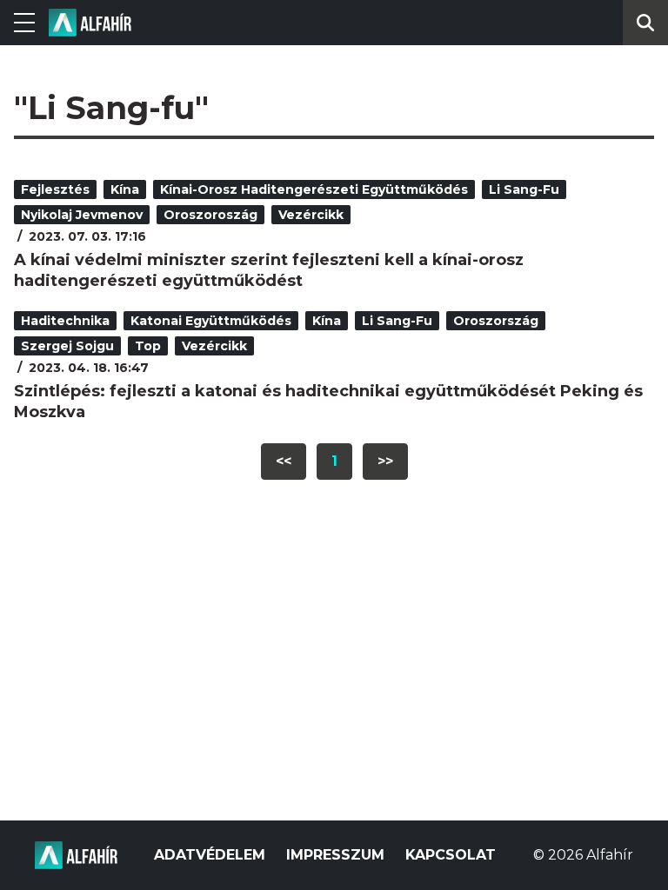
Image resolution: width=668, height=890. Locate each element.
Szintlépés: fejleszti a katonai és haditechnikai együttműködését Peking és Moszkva (328, 402)
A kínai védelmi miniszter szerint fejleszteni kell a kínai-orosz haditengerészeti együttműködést (269, 270)
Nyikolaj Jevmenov (82, 214)
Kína (124, 189)
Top (148, 346)
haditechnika (65, 321)
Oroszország (495, 321)
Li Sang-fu (524, 189)
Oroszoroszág (210, 214)
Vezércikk (311, 214)
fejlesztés (55, 189)
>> (385, 461)
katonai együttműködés (210, 321)
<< (283, 461)
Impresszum (335, 855)
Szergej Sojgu (67, 346)
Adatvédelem (209, 855)
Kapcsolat (450, 855)
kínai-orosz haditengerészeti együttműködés (314, 189)
